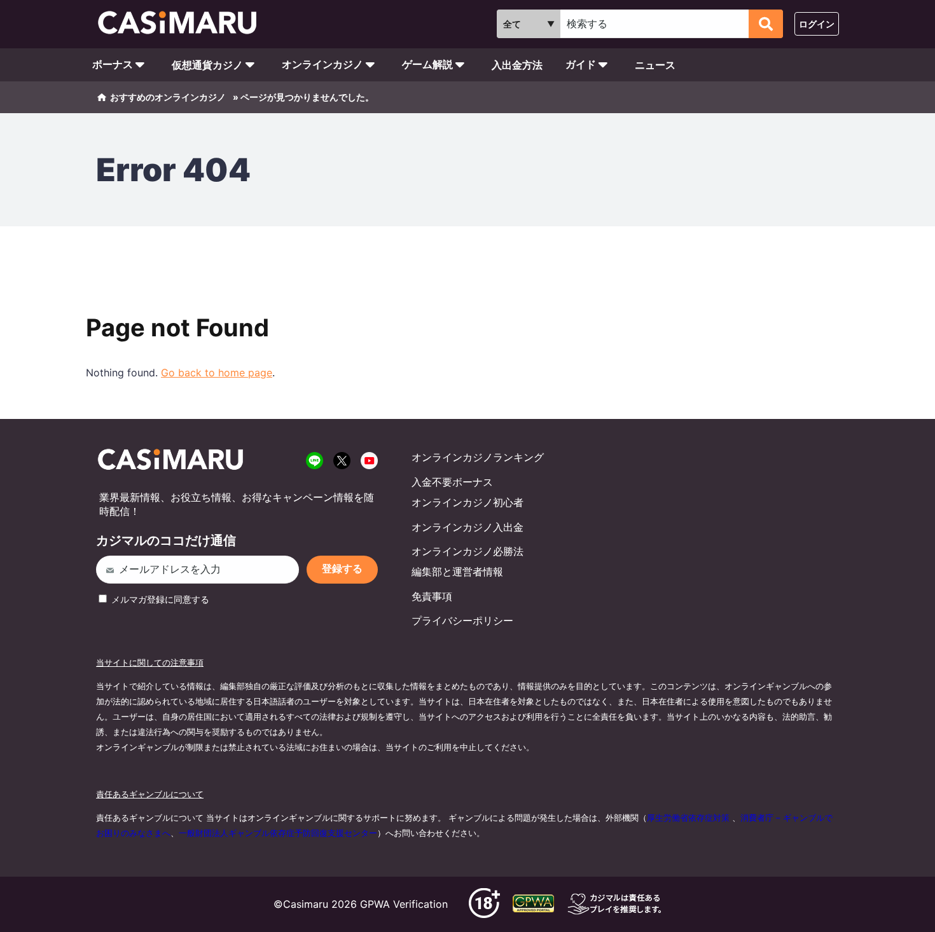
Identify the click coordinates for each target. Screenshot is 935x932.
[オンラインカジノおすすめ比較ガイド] (183, 24)
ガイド (580, 64)
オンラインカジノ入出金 (467, 527)
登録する (342, 568)
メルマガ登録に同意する (159, 599)
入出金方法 (517, 64)
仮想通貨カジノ (207, 64)
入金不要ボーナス (452, 482)
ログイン (817, 24)
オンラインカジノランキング (478, 457)
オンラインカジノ (322, 64)
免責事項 (432, 596)
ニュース (655, 64)
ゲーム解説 (427, 64)
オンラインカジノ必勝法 (467, 551)
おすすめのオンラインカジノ (168, 97)
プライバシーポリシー (462, 620)
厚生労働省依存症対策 (688, 817)
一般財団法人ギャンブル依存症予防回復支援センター (278, 833)
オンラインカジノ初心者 (467, 502)
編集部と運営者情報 (457, 571)
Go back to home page (216, 372)
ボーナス (112, 64)
